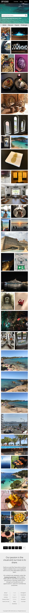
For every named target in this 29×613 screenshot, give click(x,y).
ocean (7, 18)
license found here (10, 577)
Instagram (23, 592)
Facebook (23, 595)
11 (16, 548)
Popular (17, 25)
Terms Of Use (5, 601)
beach (16, 18)
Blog (21, 1)
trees (13, 18)
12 (20, 548)
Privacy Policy (5, 599)
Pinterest (23, 599)
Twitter (23, 597)
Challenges (24, 25)
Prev (5, 548)
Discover (10, 25)
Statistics (14, 603)
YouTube (23, 601)
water (10, 18)
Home (4, 25)
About (26, 1)
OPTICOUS (4, 1)
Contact (6, 595)
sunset (19, 18)
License (16, 1)
